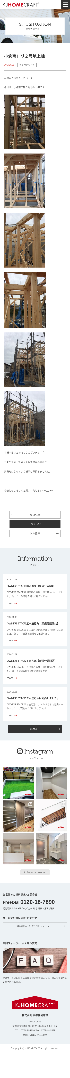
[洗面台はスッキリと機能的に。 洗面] (51, 849)
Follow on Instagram (36, 872)
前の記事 (35, 514)
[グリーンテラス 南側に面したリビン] (18, 783)
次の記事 (35, 533)
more (33, 728)
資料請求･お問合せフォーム (33, 926)
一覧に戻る (35, 524)
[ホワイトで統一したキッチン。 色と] (18, 849)
